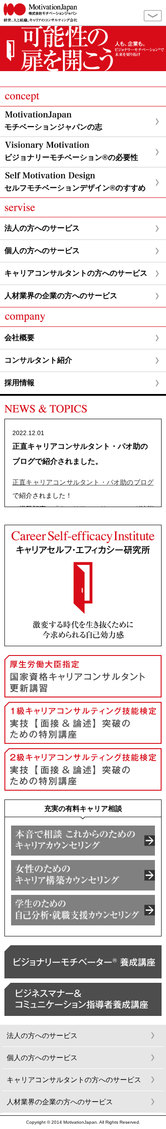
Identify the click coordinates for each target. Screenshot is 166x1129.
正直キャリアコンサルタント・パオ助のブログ (83, 482)
